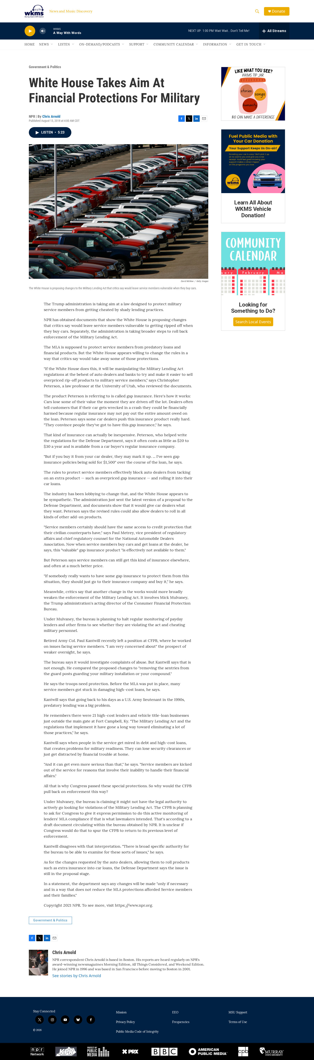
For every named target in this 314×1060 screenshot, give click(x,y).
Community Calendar (174, 44)
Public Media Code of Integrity (137, 1032)
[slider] (49, 31)
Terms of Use (238, 1022)
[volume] (42, 31)
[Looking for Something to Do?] (253, 263)
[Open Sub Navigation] (52, 44)
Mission (121, 1012)
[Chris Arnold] (38, 962)
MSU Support (238, 1012)
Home (30, 44)
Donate (278, 11)
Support (136, 44)
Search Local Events (253, 321)
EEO (175, 1012)
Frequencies (180, 1022)
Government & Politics (45, 67)
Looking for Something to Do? (253, 307)
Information (215, 44)
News (44, 44)
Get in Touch (248, 44)
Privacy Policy (125, 1022)
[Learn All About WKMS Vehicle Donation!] (253, 161)
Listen (64, 44)
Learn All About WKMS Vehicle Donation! (253, 209)
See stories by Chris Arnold (76, 975)
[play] (29, 31)
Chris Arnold (51, 116)
